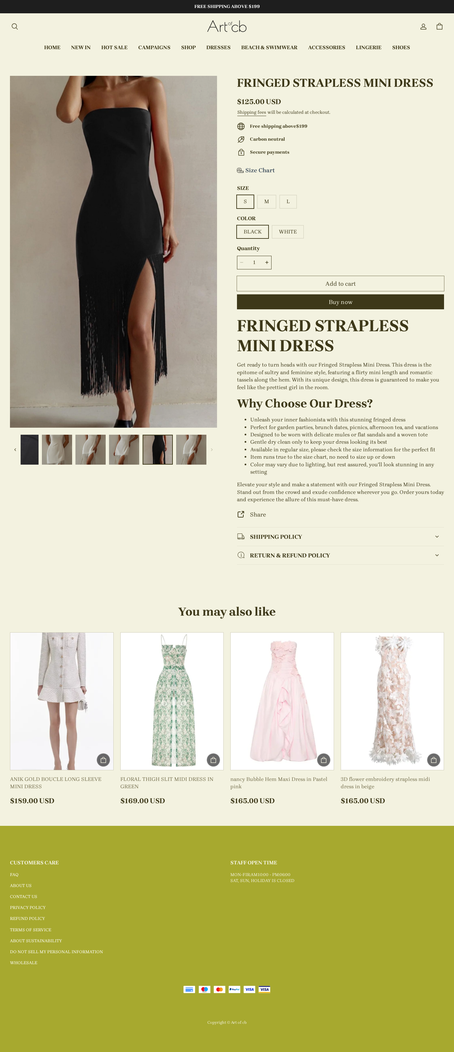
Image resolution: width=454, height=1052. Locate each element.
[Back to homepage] (227, 26)
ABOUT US (21, 885)
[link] (154, 48)
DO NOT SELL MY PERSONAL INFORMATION (56, 951)
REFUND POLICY (27, 918)
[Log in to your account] (423, 26)
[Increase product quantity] (267, 263)
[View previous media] (15, 449)
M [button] (266, 201)
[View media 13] (191, 450)
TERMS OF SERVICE (30, 929)
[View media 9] (57, 450)
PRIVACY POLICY (28, 907)
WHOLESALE (23, 962)
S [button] (245, 201)
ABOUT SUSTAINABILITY (36, 940)
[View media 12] (158, 450)
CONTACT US (23, 896)
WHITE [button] (288, 231)
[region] (113, 450)
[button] (14, 26)
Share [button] (258, 514)
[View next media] (211, 449)
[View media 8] (23, 450)
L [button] (288, 201)
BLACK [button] (253, 231)
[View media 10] (90, 450)
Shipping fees (251, 112)
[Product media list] (113, 252)
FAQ (14, 874)
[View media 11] (124, 450)
